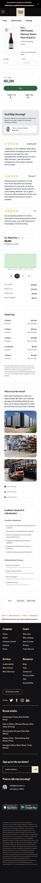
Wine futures (8, 668)
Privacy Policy (7, 828)
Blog (24, 664)
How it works (28, 642)
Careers (6, 645)
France (24, 615)
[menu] (3, 11)
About (10, 600)
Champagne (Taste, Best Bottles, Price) (16, 718)
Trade (4, 21)
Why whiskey (28, 638)
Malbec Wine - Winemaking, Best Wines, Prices (16, 739)
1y (23, 276)
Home (4, 615)
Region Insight (31, 600)
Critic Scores (20, 600)
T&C (24, 679)
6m (17, 276)
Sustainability (8, 664)
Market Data (16, 21)
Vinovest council (9, 642)
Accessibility (28, 683)
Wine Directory (14, 615)
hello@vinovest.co (17, 786)
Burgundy (33, 615)
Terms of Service (29, 826)
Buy (20, 88)
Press (5, 649)
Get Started (34, 12)
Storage (29, 21)
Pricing (25, 645)
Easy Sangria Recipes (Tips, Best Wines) (16, 732)
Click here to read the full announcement (19, 5)
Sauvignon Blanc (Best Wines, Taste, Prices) (17, 746)
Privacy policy (28, 675)
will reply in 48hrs (17, 789)
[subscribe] (35, 769)
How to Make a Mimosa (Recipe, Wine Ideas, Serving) (18, 725)
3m (11, 276)
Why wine (27, 634)
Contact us (27, 672)
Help (25, 668)
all (29, 276)
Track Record (28, 649)
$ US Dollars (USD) (12, 692)
